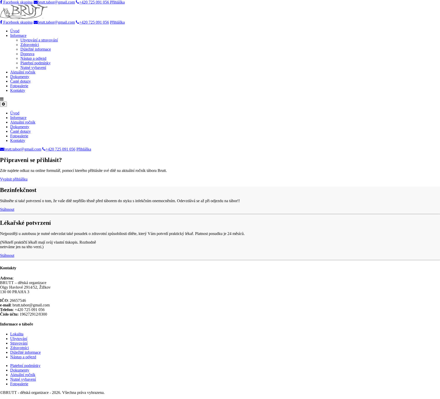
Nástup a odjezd (33, 58)
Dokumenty (19, 77)
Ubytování (18, 338)
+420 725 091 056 (94, 2)
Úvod (14, 31)
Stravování (19, 343)
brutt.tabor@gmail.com (56, 2)
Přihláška (117, 2)
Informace (18, 35)
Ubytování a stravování (39, 40)
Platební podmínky (35, 63)
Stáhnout (7, 209)
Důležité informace (35, 49)
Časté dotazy (20, 81)
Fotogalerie (19, 86)
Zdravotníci (29, 44)
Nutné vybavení (33, 67)
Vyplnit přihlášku (14, 179)
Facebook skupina (17, 2)
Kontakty (17, 90)
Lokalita (16, 334)
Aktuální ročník (22, 72)
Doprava (27, 54)
